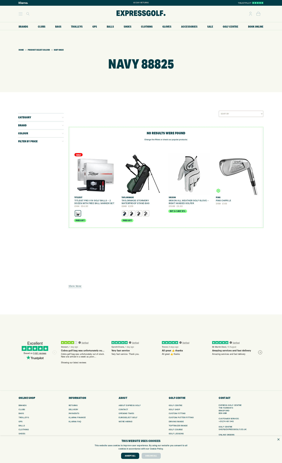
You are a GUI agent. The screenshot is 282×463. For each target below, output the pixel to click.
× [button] (278, 439)
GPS (21, 421)
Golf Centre (175, 405)
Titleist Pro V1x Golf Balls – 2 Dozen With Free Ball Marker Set (94, 202)
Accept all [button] (130, 455)
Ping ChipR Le (223, 200)
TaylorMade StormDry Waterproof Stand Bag (135, 202)
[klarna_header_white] (23, 3)
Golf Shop (174, 409)
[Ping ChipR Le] (237, 174)
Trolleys (24, 417)
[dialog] (141, 449)
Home (21, 49)
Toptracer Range (178, 425)
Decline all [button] (151, 455)
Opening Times (126, 413)
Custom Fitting (177, 413)
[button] (20, 14)
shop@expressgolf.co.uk (233, 429)
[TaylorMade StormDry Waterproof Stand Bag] (142, 174)
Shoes (22, 433)
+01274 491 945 (226, 421)
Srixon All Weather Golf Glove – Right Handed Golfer (189, 202)
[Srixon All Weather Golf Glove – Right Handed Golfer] (190, 174)
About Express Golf (130, 405)
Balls (22, 425)
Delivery (73, 409)
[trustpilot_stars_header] (257, 3)
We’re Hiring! (126, 421)
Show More (75, 285)
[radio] (78, 213)
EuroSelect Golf (128, 417)
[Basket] (258, 14)
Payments (74, 413)
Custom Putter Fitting (181, 417)
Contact (123, 409)
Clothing (24, 429)
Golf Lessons (176, 433)
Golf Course (176, 429)
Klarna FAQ (75, 421)
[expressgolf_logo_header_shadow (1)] (141, 14)
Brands (22, 405)
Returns (73, 405)
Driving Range (176, 421)
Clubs (22, 409)
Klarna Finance (77, 417)
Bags (21, 413)
